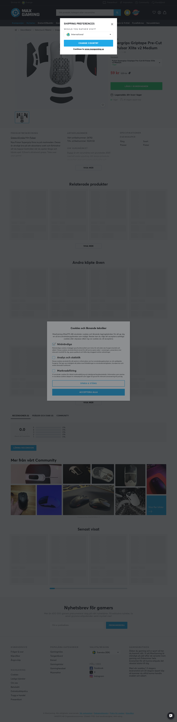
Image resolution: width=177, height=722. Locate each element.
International (77, 34)
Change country (88, 43)
